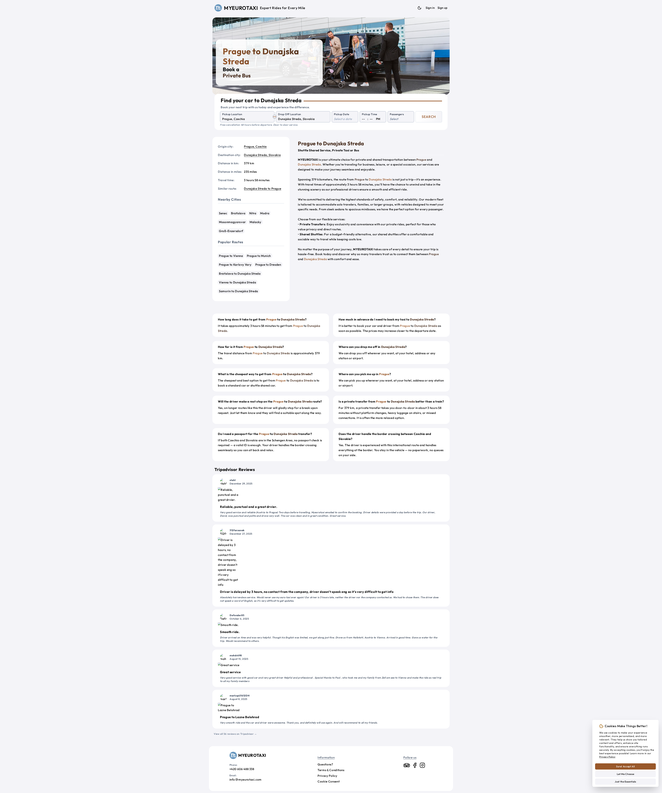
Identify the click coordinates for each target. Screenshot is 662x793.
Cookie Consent (329, 781)
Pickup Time (369, 114)
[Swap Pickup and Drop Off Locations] (275, 117)
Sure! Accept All (625, 766)
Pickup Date (341, 114)
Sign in (430, 7)
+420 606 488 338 (241, 769)
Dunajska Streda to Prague (262, 188)
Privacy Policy (327, 775)
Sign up (443, 7)
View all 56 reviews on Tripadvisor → (235, 733)
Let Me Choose (625, 774)
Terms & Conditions (331, 770)
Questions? (325, 764)
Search (429, 116)
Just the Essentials (625, 781)
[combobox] (247, 119)
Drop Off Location (289, 114)
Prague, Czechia (255, 146)
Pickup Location (232, 114)
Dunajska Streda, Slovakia (262, 155)
